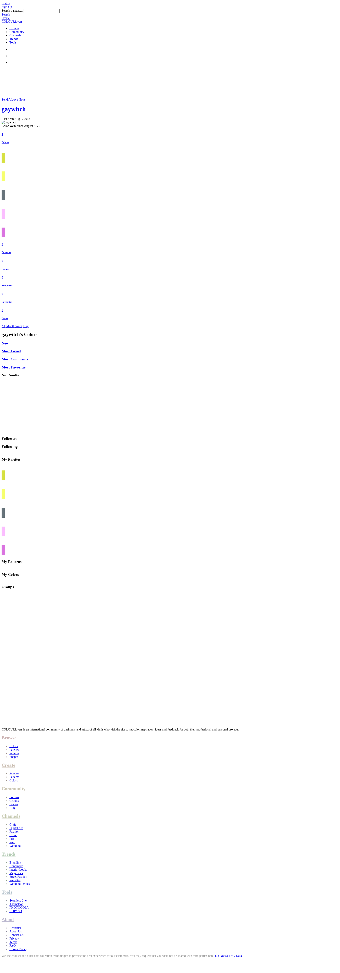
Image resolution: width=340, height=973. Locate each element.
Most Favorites (14, 367)
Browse (14, 28)
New (5, 343)
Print (12, 838)
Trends (13, 39)
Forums (14, 797)
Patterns (6, 252)
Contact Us (16, 935)
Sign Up (7, 6)
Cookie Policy (18, 949)
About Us (15, 931)
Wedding (15, 845)
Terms (13, 942)
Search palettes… (12, 10)
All (4, 326)
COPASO (15, 911)
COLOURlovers (12, 21)
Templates (7, 285)
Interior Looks (18, 869)
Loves (5, 318)
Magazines (16, 873)
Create (6, 18)
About (8, 919)
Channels (15, 35)
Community (16, 31)
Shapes (13, 756)
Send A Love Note (13, 99)
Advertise (15, 927)
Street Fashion (18, 876)
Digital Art (16, 828)
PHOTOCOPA (19, 907)
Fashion (14, 831)
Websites (14, 880)
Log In (6, 3)
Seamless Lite (18, 900)
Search (6, 14)
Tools (12, 42)
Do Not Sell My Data (228, 955)
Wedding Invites (19, 883)
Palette (5, 142)
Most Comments (15, 359)
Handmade (16, 866)
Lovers (13, 804)
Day (26, 326)
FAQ (12, 945)
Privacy (14, 938)
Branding (15, 862)
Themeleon (16, 904)
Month (10, 326)
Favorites (7, 301)
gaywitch (14, 109)
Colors (5, 269)
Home (13, 835)
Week (18, 326)
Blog (12, 807)
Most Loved (11, 351)
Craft (12, 824)
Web (12, 842)
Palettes (14, 749)
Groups (14, 800)
